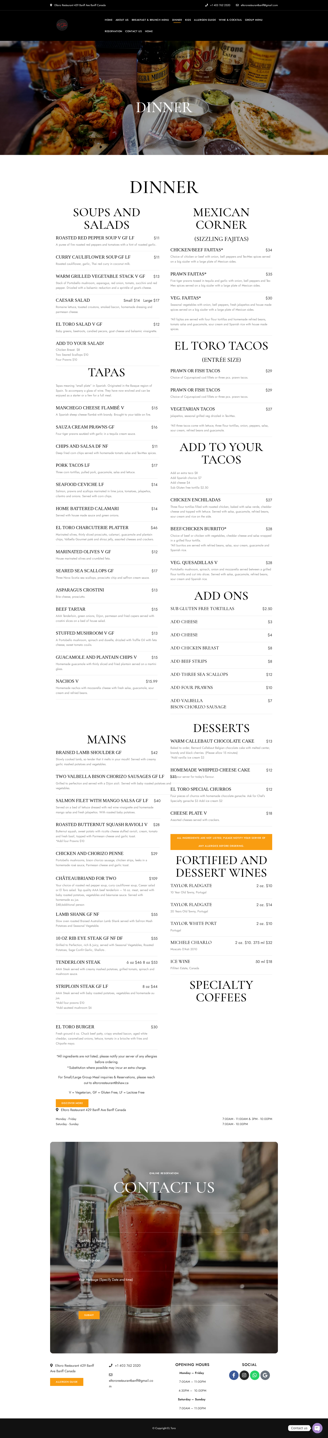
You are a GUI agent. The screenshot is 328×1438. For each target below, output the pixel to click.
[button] (221, 842)
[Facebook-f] (234, 1375)
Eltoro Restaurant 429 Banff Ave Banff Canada (80, 5)
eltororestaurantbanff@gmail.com (259, 5)
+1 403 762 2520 (219, 5)
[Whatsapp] (254, 1375)
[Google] (265, 1375)
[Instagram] (244, 1375)
